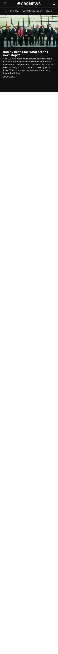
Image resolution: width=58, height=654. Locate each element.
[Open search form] (54, 3)
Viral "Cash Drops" (33, 11)
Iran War (14, 11)
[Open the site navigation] (10, 3)
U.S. (5, 11)
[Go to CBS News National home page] (29, 3)
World (49, 11)
